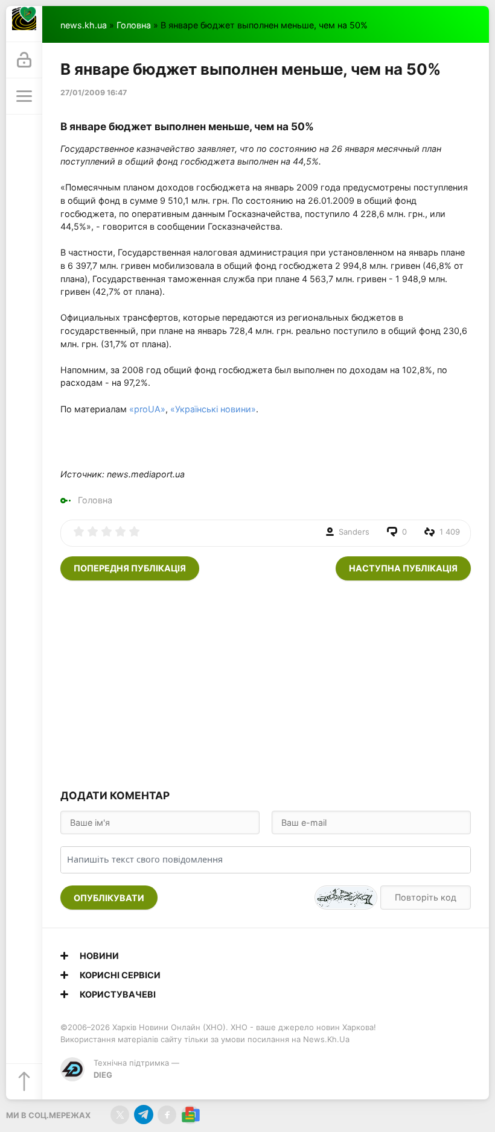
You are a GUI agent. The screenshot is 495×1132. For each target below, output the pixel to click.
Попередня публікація (130, 568)
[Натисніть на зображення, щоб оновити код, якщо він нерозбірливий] (346, 897)
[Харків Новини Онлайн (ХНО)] (24, 24)
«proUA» (147, 409)
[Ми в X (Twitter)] (119, 1114)
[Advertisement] (265, 683)
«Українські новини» (213, 409)
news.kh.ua (83, 25)
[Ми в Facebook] (167, 1114)
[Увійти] (24, 60)
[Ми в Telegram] (143, 1114)
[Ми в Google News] (190, 1114)
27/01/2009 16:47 (93, 92)
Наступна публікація (403, 568)
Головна (134, 25)
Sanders (354, 531)
